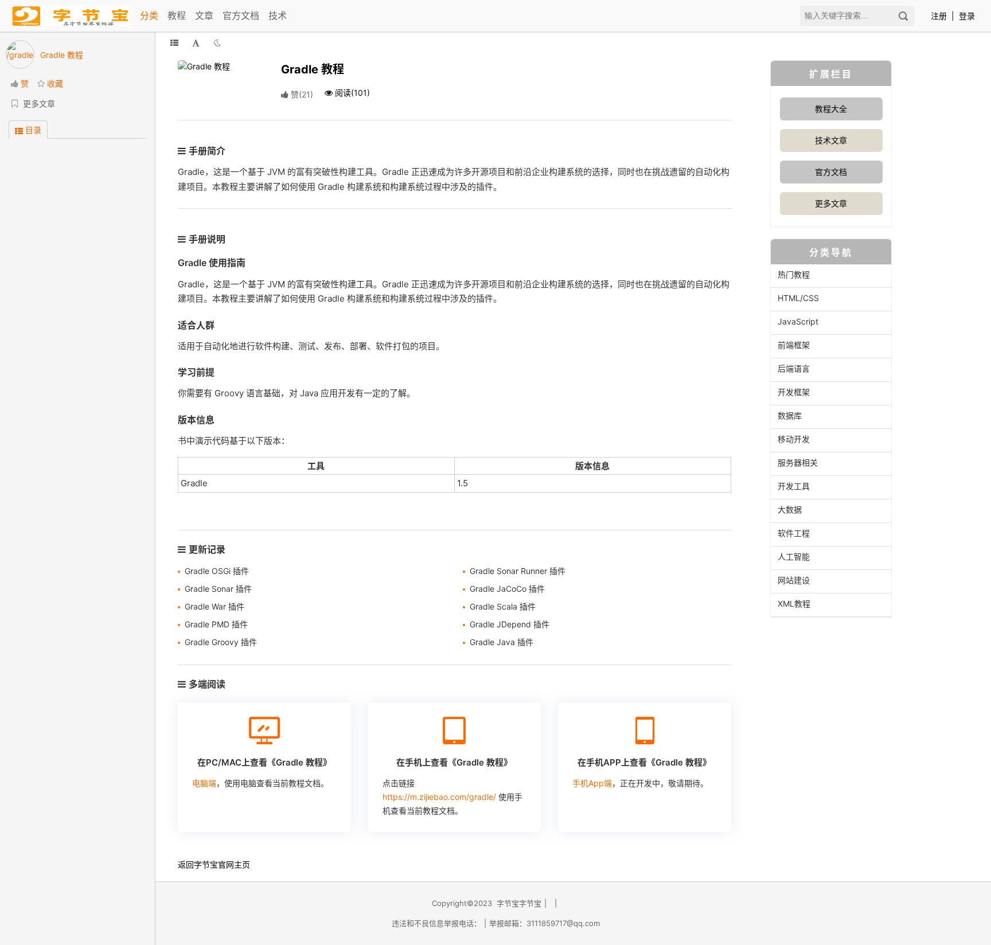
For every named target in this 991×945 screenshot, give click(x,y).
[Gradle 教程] (221, 65)
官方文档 (241, 15)
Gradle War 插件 (214, 606)
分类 (149, 15)
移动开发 (794, 439)
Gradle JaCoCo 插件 (507, 588)
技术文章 (831, 140)
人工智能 (794, 556)
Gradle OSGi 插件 (217, 571)
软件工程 (794, 533)
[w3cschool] (70, 16)
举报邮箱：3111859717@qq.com (544, 923)
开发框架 (794, 392)
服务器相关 (798, 462)
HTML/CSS (798, 298)
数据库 (790, 415)
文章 (204, 15)
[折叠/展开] (174, 43)
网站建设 (794, 580)
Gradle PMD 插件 (216, 624)
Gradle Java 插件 (501, 642)
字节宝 (206, 864)
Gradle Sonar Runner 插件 (517, 571)
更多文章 (831, 203)
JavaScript (798, 321)
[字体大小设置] (195, 43)
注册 (939, 16)
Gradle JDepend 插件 (509, 624)
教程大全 (831, 109)
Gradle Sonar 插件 (218, 588)
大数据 (790, 509)
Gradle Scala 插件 (503, 606)
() (302, 94)
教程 (176, 15)
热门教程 (794, 274)
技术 (277, 15)
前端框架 (794, 345)
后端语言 (794, 368)
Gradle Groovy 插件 (221, 642)
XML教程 (794, 603)
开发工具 (794, 486)
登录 (967, 16)
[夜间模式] (217, 43)
